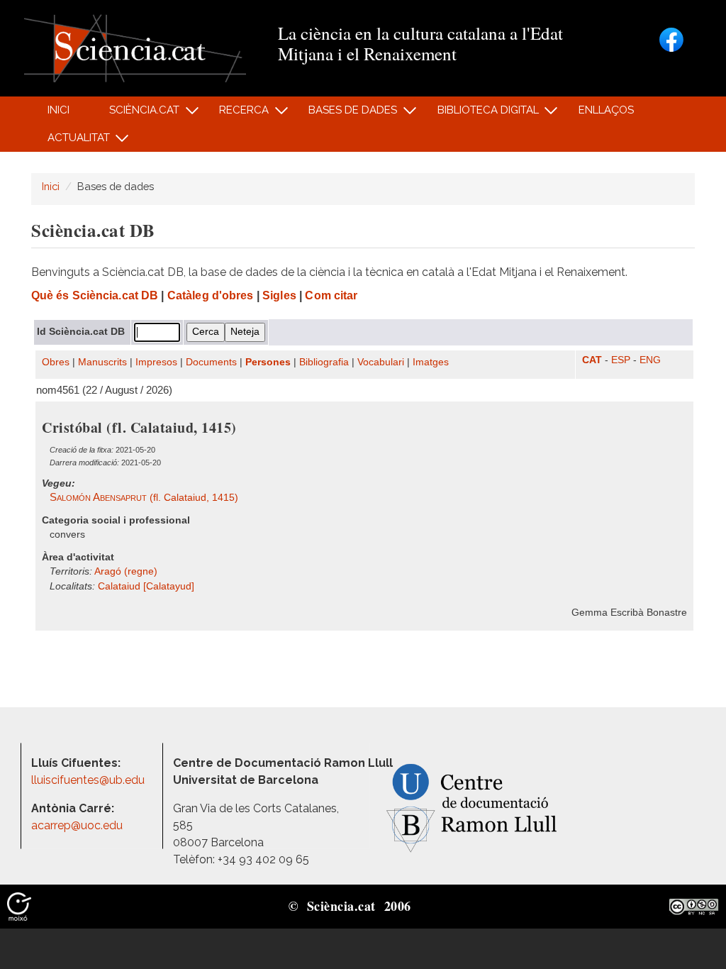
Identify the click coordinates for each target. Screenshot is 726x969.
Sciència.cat (136, 114)
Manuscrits (102, 362)
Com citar (331, 295)
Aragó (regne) (125, 571)
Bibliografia (324, 362)
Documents (211, 362)
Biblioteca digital (480, 114)
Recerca (236, 114)
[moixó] (19, 906)
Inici (58, 110)
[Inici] (135, 47)
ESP (620, 360)
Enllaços (606, 110)
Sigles (279, 295)
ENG (650, 360)
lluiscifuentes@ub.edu (89, 780)
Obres (55, 362)
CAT (592, 360)
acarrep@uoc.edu (77, 825)
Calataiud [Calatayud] (146, 586)
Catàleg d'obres (210, 295)
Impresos (156, 362)
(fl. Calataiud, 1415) (144, 497)
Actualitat (70, 141)
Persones (268, 362)
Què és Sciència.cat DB (94, 295)
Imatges (431, 362)
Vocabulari (380, 362)
